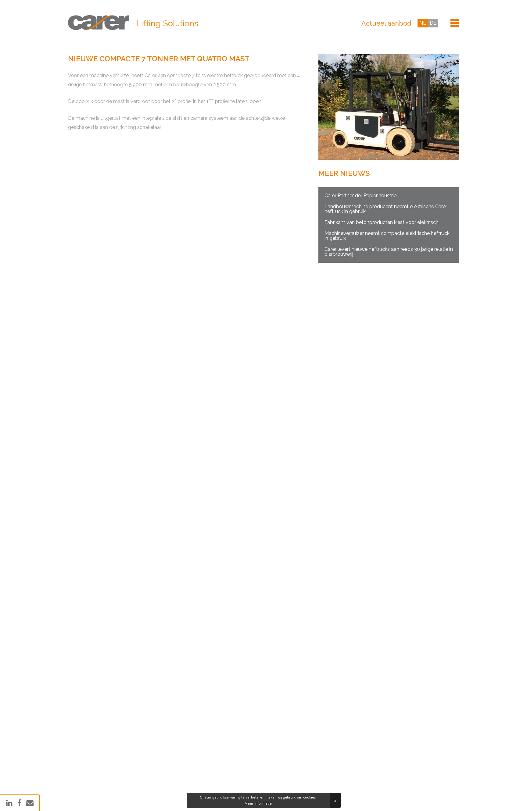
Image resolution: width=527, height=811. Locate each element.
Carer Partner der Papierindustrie (360, 195)
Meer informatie (258, 803)
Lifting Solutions (167, 23)
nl (422, 23)
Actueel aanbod (386, 23)
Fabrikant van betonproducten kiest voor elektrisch (381, 222)
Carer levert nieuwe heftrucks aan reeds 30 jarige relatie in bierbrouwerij (388, 251)
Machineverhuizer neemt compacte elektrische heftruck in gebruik (387, 235)
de (433, 23)
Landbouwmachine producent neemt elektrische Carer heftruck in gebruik (385, 209)
